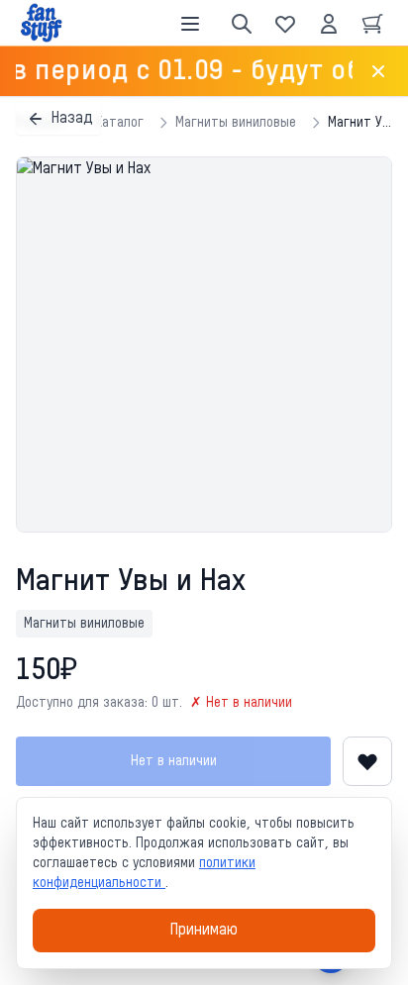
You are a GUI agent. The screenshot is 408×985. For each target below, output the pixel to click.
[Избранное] (285, 24)
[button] (204, 344)
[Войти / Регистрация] (329, 24)
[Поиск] (241, 24)
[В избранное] (367, 761)
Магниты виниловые (235, 123)
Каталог (119, 123)
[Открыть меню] (190, 24)
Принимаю (204, 930)
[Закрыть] (378, 71)
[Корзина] (372, 24)
